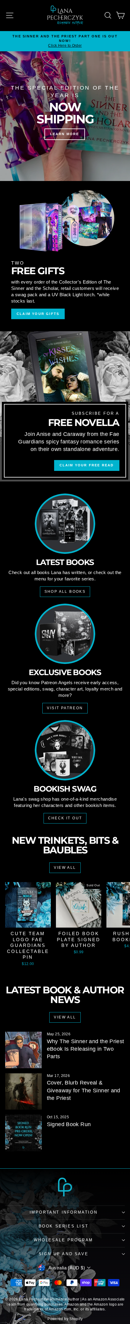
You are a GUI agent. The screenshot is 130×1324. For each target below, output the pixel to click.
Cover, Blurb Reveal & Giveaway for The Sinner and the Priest (83, 1090)
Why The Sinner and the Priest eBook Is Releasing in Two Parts (85, 1048)
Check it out (65, 818)
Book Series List (64, 1226)
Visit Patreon (65, 708)
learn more (64, 134)
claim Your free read (87, 465)
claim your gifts (38, 314)
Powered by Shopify (65, 1319)
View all (65, 867)
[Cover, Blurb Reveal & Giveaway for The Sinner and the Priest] (23, 1091)
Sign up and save (64, 1254)
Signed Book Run (69, 1124)
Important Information (64, 1212)
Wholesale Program (63, 1240)
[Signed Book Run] (23, 1133)
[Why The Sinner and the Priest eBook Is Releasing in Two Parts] (23, 1050)
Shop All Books (65, 591)
